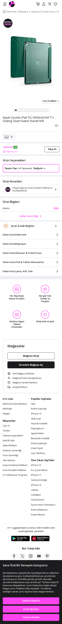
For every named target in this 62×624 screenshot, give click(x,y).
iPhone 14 (36, 413)
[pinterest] (47, 558)
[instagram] (30, 558)
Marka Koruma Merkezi (15, 404)
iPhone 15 (36, 465)
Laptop (34, 490)
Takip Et (52, 149)
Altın (33, 404)
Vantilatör (36, 495)
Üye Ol (6, 425)
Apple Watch (37, 433)
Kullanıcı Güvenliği (12, 450)
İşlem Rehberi (10, 445)
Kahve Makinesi (39, 509)
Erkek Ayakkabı (39, 443)
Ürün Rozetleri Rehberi (14, 470)
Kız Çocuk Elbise (39, 470)
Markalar (7, 408)
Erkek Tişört (37, 448)
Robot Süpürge (38, 408)
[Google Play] (20, 539)
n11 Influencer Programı (15, 475)
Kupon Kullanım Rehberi (15, 465)
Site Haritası (9, 460)
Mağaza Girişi (31, 355)
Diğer (56, 208)
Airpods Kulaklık (39, 423)
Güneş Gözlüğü (39, 480)
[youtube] (38, 558)
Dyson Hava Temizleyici (43, 504)
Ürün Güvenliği (10, 455)
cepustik (8, 147)
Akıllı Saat (36, 418)
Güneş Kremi (37, 499)
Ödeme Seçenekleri (13, 435)
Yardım (6, 430)
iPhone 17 (36, 475)
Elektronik (11, 11)
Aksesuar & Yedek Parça (43, 11)
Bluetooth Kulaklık (40, 438)
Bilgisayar (23, 11)
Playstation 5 (37, 428)
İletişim (6, 413)
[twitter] (22, 558)
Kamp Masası (38, 514)
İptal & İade (9, 440)
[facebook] (14, 558)
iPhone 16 (36, 485)
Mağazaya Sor (12, 151)
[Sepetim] (38, 4)
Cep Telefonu (38, 453)
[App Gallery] (40, 539)
